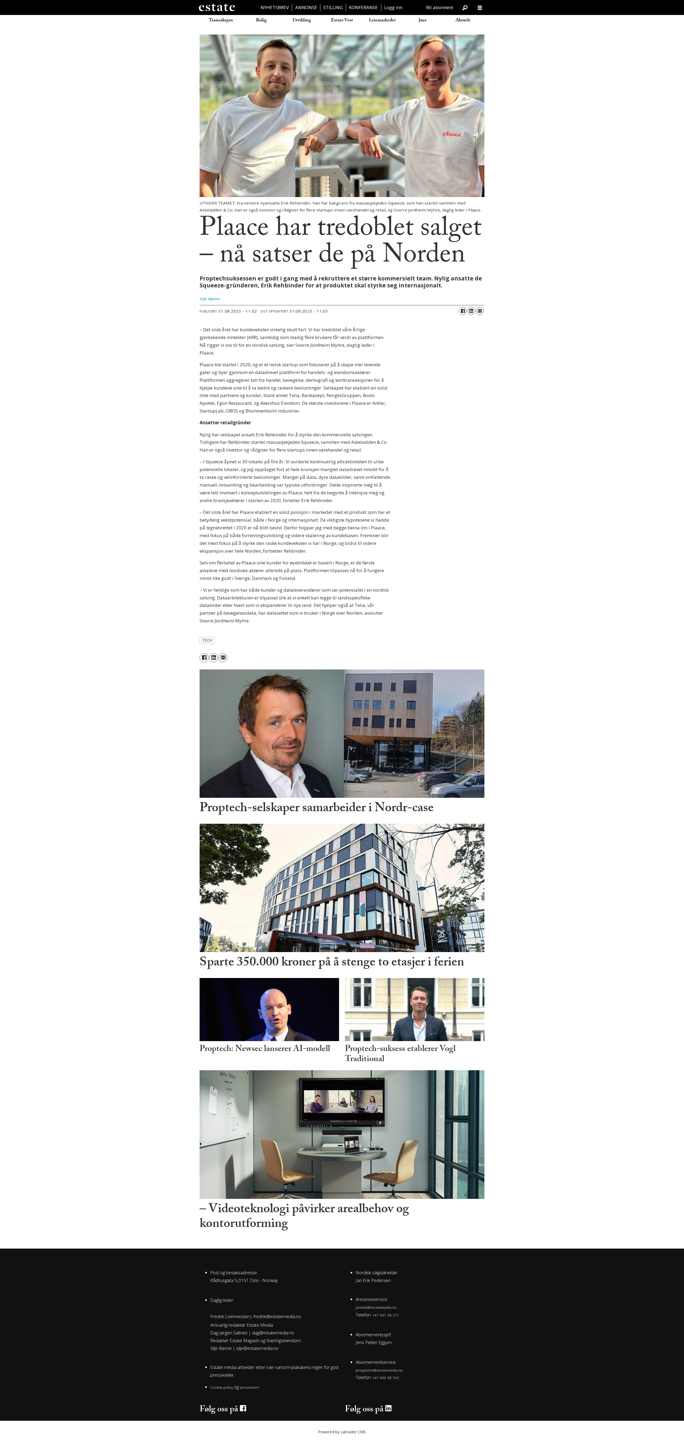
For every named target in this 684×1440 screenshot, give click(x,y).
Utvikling (302, 21)
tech (207, 640)
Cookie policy (221, 1387)
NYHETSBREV (275, 7)
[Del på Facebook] (463, 311)
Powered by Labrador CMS (342, 1431)
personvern (249, 1387)
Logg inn (393, 7)
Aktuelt (463, 21)
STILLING (333, 7)
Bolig (261, 21)
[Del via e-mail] (480, 311)
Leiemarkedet (382, 21)
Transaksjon (221, 21)
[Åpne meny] (480, 7)
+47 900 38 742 (385, 1377)
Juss (422, 21)
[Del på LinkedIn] (471, 311)
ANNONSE (306, 7)
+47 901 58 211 (385, 1315)
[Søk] (464, 7)
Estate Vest (342, 21)
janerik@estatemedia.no (376, 1307)
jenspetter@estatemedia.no (379, 1370)
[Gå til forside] (217, 7)
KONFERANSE (363, 7)
